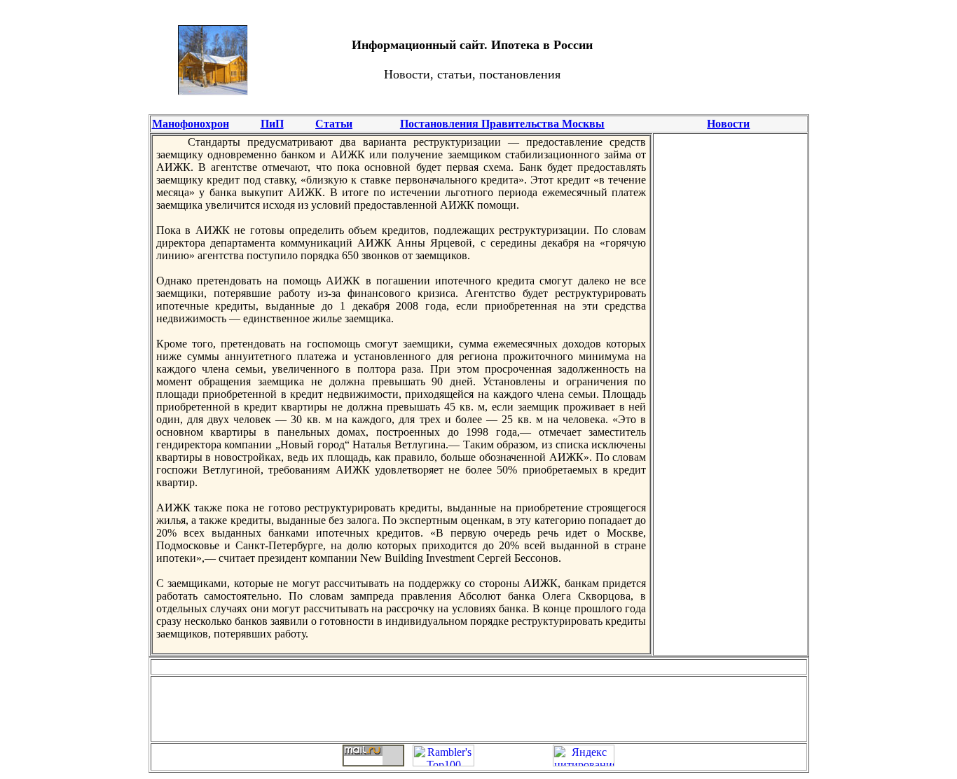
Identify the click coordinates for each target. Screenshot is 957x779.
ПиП (272, 124)
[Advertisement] (737, 60)
